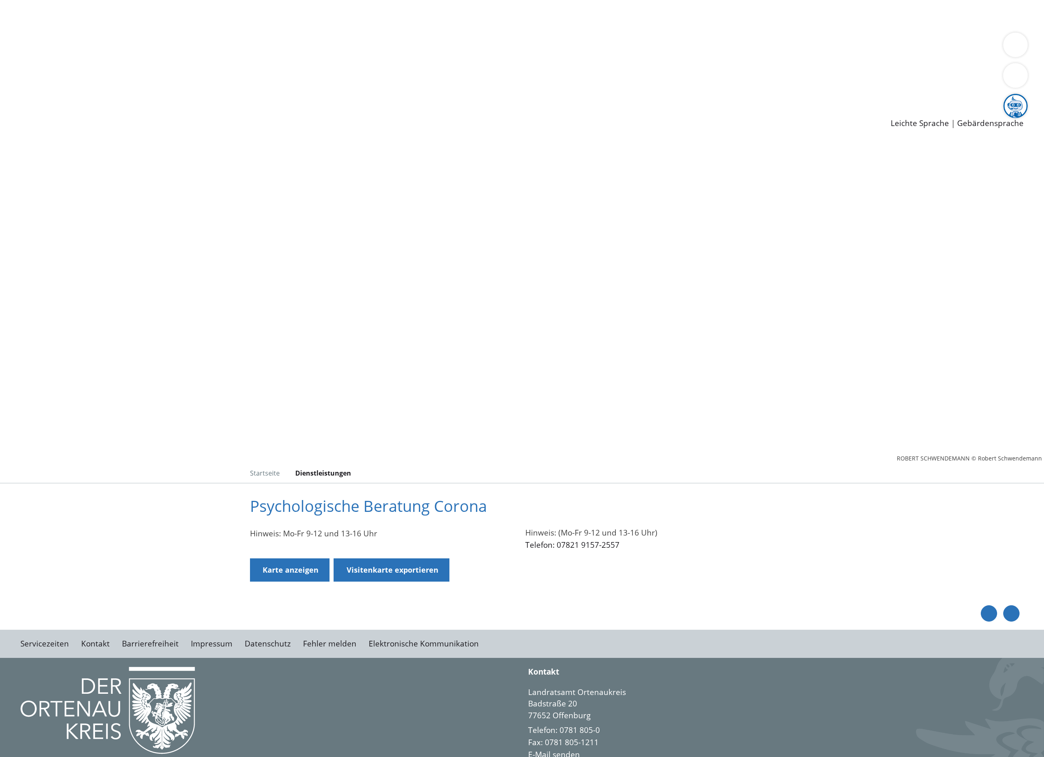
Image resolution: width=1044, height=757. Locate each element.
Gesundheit (439, 15)
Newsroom (20, 100)
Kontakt (95, 643)
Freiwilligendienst (287, 89)
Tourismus (426, 47)
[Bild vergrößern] (107, 710)
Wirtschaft (397, 15)
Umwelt (477, 15)
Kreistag (15, 58)
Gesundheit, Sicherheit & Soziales (149, 47)
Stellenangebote (52, 89)
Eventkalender (110, 89)
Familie (194, 15)
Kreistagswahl (195, 68)
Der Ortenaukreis (54, 47)
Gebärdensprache (990, 123)
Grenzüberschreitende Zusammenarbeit (748, 47)
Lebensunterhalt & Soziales (98, 15)
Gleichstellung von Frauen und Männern (598, 47)
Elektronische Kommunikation (424, 643)
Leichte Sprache (920, 123)
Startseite (265, 473)
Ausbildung (160, 89)
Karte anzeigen (291, 570)
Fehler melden (329, 643)
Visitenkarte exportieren (392, 570)
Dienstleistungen (31, 5)
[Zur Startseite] (85, 209)
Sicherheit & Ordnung (336, 15)
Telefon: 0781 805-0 (564, 730)
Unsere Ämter (25, 26)
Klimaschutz (383, 47)
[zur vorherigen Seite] (989, 613)
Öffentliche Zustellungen (140, 110)
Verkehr (164, 15)
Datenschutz (268, 643)
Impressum (211, 643)
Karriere (15, 79)
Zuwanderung (268, 47)
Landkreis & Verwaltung (43, 37)
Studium (198, 89)
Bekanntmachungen (485, 47)
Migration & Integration (252, 15)
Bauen (34, 15)
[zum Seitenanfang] (1011, 613)
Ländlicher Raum (327, 47)
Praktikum (234, 89)
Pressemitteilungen (57, 110)
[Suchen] (1015, 75)
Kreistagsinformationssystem (75, 68)
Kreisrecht (149, 68)
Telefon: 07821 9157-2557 (572, 545)
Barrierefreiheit (150, 643)
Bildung (227, 47)
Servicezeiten (44, 643)
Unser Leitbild (347, 89)
